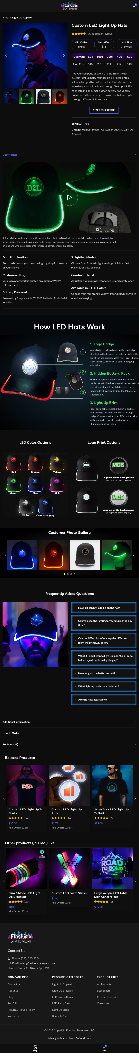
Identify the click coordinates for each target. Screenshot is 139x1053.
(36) (26, 818)
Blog (10, 996)
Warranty (13, 1015)
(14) (69, 818)
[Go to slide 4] (74, 574)
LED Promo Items (62, 996)
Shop (5, 17)
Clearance (103, 1003)
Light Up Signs (60, 1009)
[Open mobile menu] (4, 6)
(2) (111, 818)
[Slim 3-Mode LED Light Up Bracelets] (26, 868)
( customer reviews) (100, 33)
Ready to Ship (60, 1015)
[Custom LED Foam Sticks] (69, 868)
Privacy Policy (56, 1038)
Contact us (14, 984)
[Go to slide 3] (71, 574)
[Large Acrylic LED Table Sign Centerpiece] (112, 868)
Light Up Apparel (22, 17)
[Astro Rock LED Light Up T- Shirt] (112, 785)
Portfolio (13, 1003)
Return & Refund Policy (21, 1009)
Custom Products (111, 129)
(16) (112, 901)
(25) (26, 901)
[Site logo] (69, 5)
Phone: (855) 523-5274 (25, 958)
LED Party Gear (61, 1003)
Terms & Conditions (79, 1038)
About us (13, 990)
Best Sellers (93, 129)
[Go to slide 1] (64, 574)
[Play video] (69, 197)
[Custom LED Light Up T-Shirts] (26, 785)
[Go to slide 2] (68, 574)
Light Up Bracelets (63, 990)
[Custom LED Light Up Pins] (69, 785)
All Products (104, 984)
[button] (6, 55)
